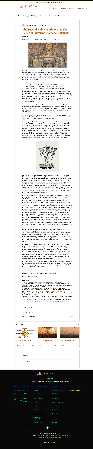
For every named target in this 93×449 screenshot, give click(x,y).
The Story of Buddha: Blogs (30, 16)
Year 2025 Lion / (16, 398)
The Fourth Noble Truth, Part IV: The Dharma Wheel (25, 341)
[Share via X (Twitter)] (26, 312)
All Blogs (18, 16)
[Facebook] (47, 427)
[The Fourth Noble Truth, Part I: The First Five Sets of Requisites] (47, 332)
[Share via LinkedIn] (29, 312)
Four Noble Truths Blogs (46, 16)
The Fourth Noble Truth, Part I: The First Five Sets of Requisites (47, 341)
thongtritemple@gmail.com (75, 390)
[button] (77, 16)
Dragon (14, 399)
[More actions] (72, 25)
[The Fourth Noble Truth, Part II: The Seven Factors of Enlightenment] (69, 332)
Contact (71, 386)
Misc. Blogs (57, 16)
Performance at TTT (17, 400)
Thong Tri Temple (32, 6)
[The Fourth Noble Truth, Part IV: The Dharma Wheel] (25, 332)
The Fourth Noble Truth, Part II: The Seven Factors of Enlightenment (69, 341)
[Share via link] (33, 312)
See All (78, 324)
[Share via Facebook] (23, 312)
